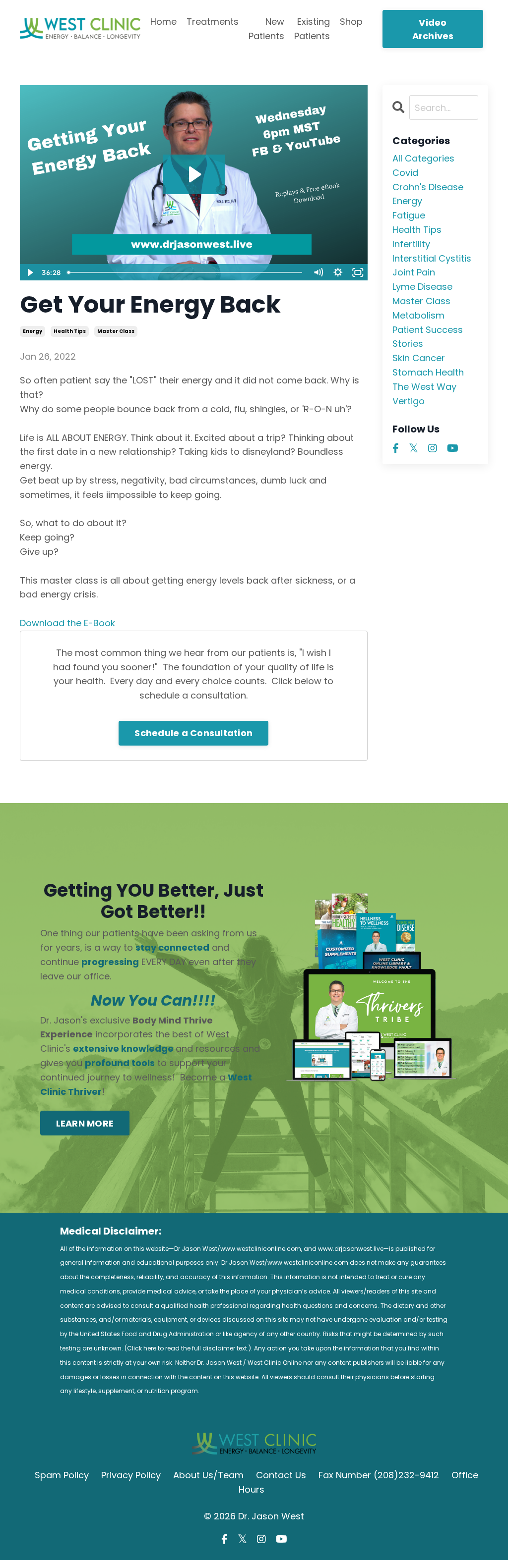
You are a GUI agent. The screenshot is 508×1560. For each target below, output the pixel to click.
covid (405, 172)
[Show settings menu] (338, 272)
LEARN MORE (85, 1123)
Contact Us (281, 1475)
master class (115, 331)
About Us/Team (208, 1475)
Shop (351, 21)
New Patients (266, 28)
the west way (424, 386)
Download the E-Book (67, 623)
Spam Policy (62, 1475)
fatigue (408, 215)
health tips (70, 331)
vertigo (408, 401)
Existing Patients (312, 28)
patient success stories (427, 336)
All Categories (423, 158)
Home (163, 21)
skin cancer (418, 358)
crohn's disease (427, 187)
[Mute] (318, 272)
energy (32, 331)
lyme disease (422, 286)
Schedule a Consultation (193, 733)
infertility (411, 244)
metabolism (418, 315)
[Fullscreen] (358, 272)
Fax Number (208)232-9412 (378, 1475)
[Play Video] (29, 272)
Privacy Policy (131, 1475)
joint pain (413, 272)
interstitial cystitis (431, 258)
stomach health (428, 372)
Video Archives (433, 29)
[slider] (185, 272)
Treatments (213, 21)
